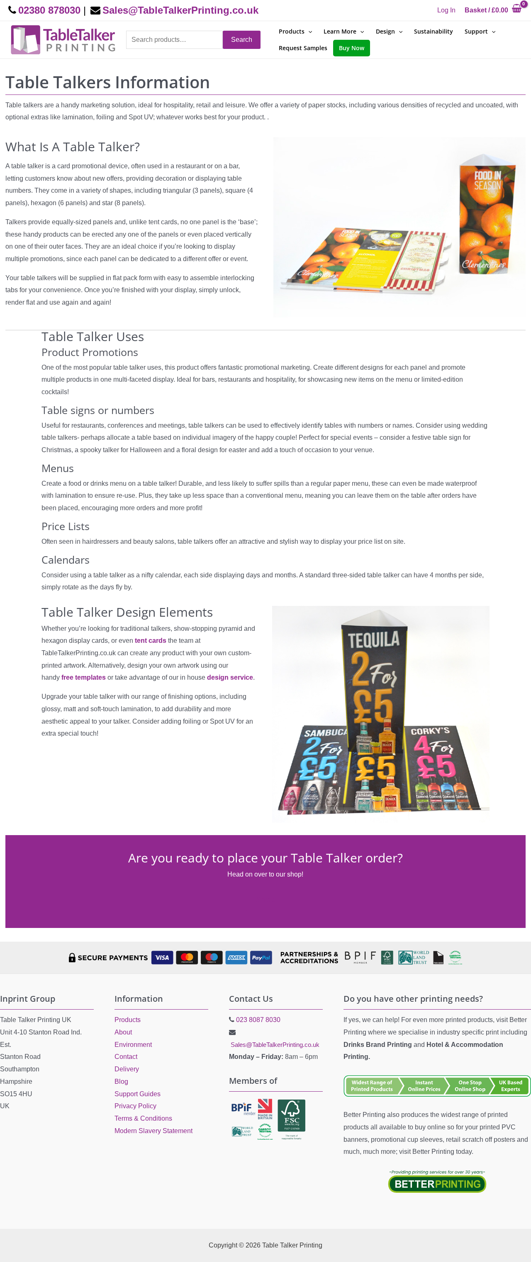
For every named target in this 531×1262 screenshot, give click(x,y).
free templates (83, 677)
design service (230, 677)
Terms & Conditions (143, 1118)
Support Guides (137, 1093)
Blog (121, 1081)
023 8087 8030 (258, 1019)
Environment (133, 1044)
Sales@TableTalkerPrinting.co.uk (275, 1044)
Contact (125, 1056)
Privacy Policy (135, 1105)
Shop (265, 899)
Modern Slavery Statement (153, 1130)
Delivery (126, 1069)
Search (241, 39)
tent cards (150, 640)
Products (127, 1019)
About (123, 1032)
